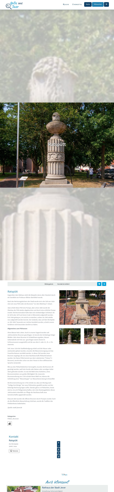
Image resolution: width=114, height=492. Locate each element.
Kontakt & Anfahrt (63, 284)
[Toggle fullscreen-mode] (58, 453)
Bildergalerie (49, 284)
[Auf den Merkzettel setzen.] (99, 284)
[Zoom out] (58, 446)
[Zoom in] (58, 442)
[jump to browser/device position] (58, 449)
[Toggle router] (58, 456)
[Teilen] (104, 284)
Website (15, 451)
